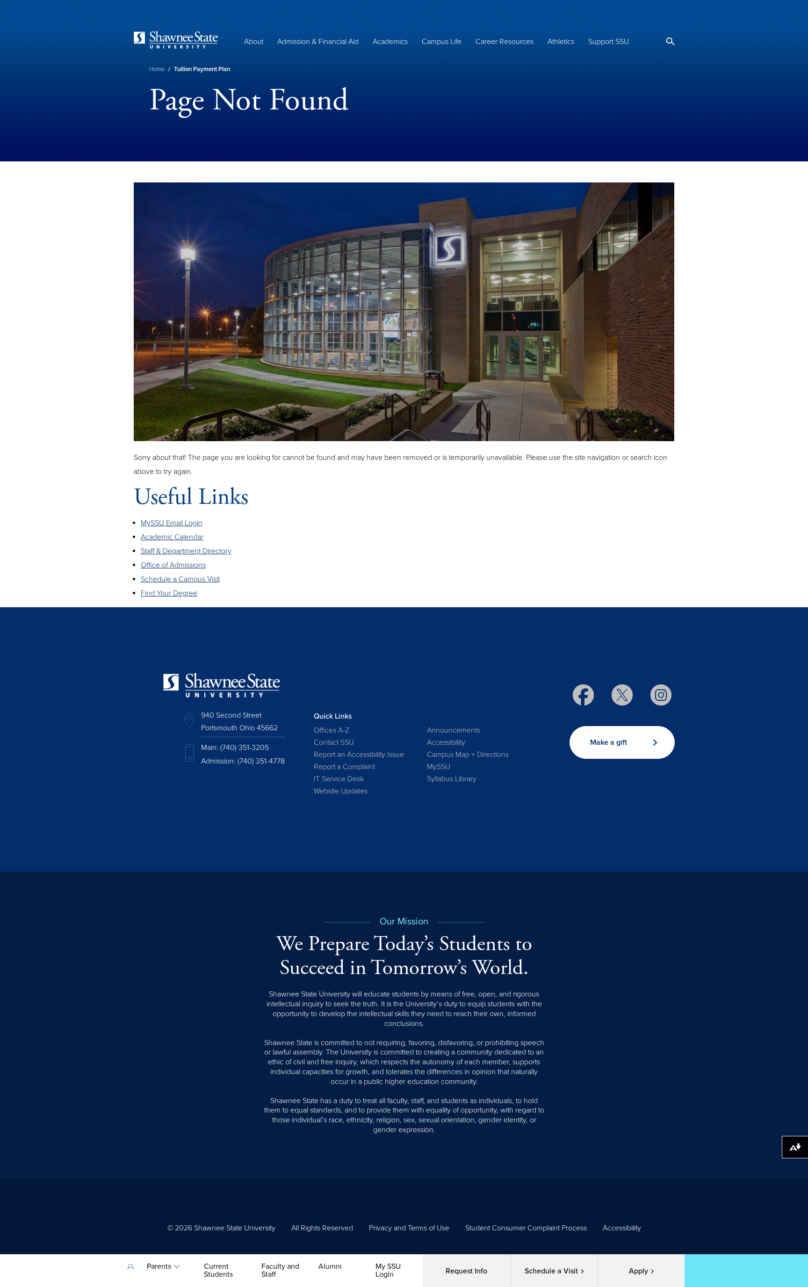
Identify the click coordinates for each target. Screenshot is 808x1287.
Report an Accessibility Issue (359, 754)
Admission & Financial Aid (318, 41)
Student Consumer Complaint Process (526, 1228)
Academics (390, 41)
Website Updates (341, 791)
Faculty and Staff (280, 1270)
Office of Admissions (173, 565)
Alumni (330, 1266)
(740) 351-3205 (244, 747)
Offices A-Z (331, 730)
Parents (159, 1266)
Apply (638, 1271)
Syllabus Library (451, 779)
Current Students (218, 1270)
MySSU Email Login (171, 523)
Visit (551, 1271)
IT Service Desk (339, 779)
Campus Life (442, 41)
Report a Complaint (344, 766)
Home (157, 69)
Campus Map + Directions (468, 754)
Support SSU (608, 41)
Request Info (466, 1271)
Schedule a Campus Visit (180, 579)
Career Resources (505, 41)
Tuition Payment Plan (202, 69)
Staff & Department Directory (186, 551)
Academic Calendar (172, 537)
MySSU (438, 766)
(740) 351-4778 (261, 761)
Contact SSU (334, 742)
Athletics (561, 41)
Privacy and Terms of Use (409, 1228)
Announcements (453, 730)
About (253, 41)
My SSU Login (388, 1270)
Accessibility (446, 742)
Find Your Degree (169, 593)
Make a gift (608, 742)
